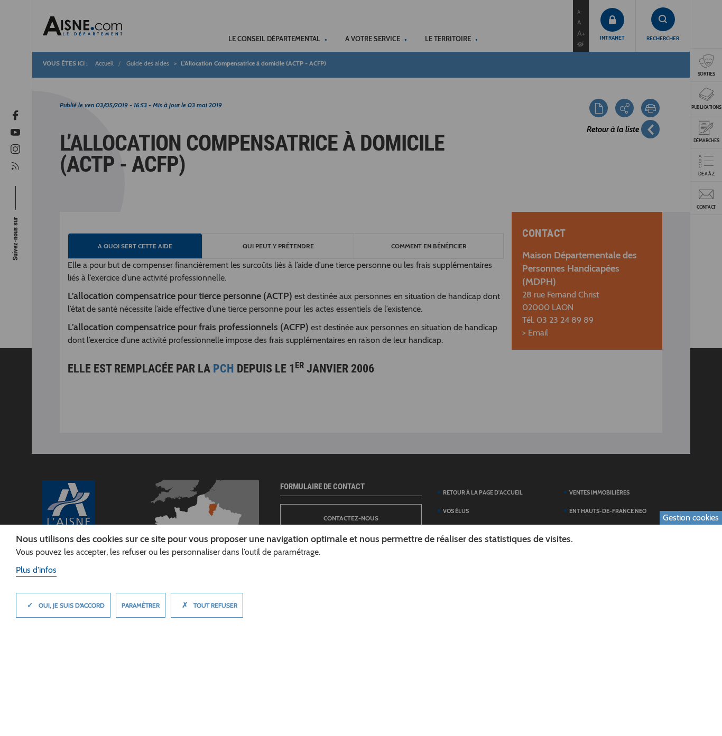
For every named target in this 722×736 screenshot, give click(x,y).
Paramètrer (141, 605)
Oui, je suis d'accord (66, 605)
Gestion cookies (691, 518)
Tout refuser (209, 605)
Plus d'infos (36, 570)
